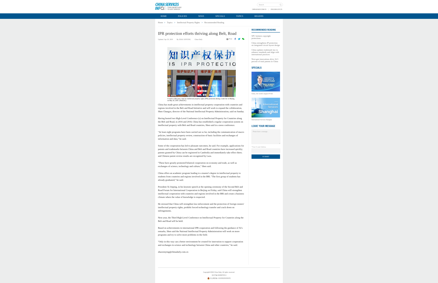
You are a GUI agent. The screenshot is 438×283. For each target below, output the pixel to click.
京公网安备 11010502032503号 (220, 278)
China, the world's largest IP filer (262, 94)
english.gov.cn (276, 9)
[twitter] (239, 39)
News (201, 16)
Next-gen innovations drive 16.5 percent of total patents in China (265, 60)
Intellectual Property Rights (188, 22)
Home (164, 16)
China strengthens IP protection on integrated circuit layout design (266, 44)
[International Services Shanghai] (266, 107)
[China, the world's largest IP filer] (266, 81)
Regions (258, 16)
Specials (220, 16)
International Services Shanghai (262, 120)
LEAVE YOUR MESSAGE (263, 126)
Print (230, 39)
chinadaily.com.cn (259, 9)
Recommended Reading (214, 22)
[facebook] (235, 39)
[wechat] (243, 39)
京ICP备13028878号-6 (219, 275)
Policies (182, 16)
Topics (239, 16)
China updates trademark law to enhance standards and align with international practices (265, 52)
